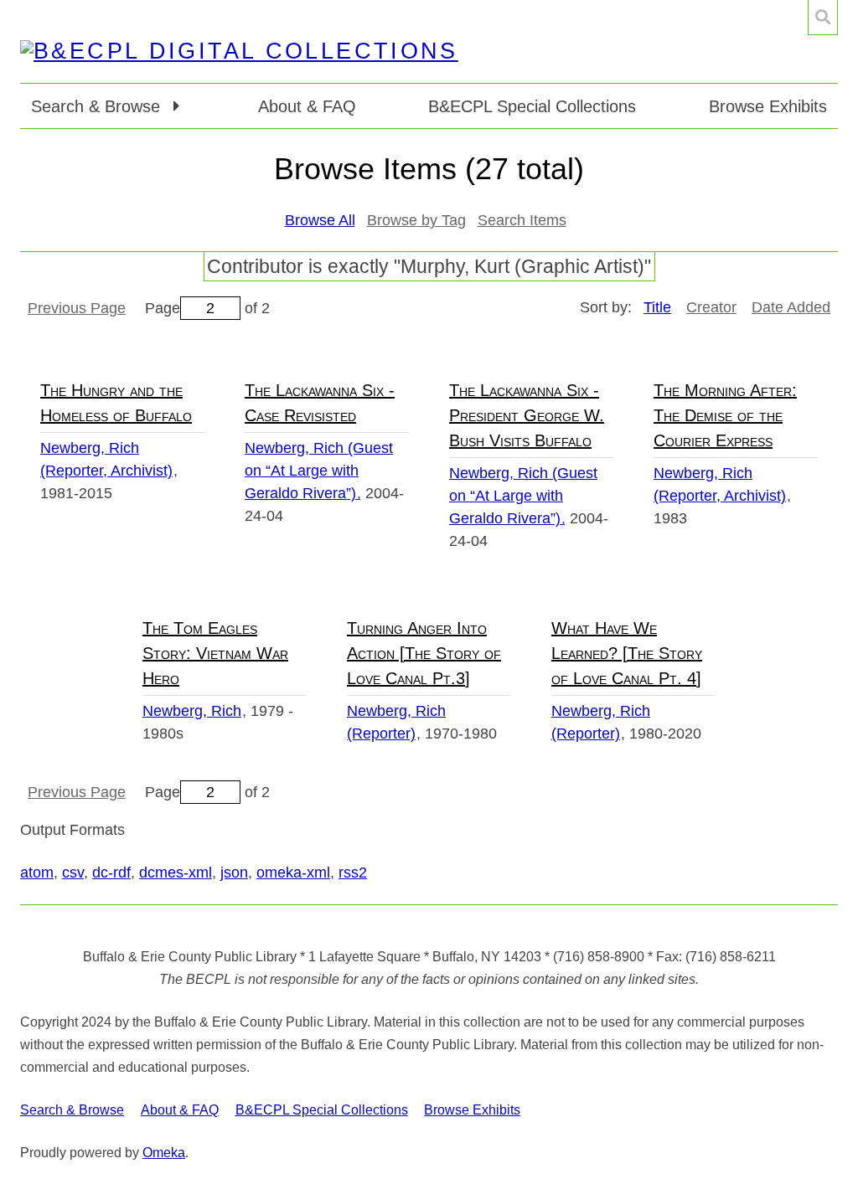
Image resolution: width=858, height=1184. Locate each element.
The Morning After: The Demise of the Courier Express (725, 415)
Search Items (522, 220)
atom (37, 872)
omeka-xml (293, 872)
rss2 (353, 872)
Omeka (163, 1152)
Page (162, 308)
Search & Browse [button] (98, 106)
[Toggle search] (823, 17)
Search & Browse (72, 1110)
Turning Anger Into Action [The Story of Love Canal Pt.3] (424, 653)
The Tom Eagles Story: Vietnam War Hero (215, 653)
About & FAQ (307, 106)
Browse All (320, 220)
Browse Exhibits (768, 106)
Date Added (791, 307)
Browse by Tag (416, 220)
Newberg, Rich (191, 711)
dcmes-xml (175, 872)
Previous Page (77, 308)
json (234, 872)
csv (73, 872)
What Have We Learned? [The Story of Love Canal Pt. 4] (626, 653)
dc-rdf (111, 872)
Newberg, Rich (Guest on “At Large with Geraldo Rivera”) (319, 471)
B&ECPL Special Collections (532, 106)
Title (657, 307)
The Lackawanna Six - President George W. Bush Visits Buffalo (526, 415)
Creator (711, 307)
